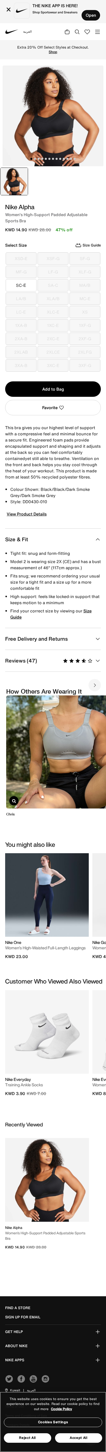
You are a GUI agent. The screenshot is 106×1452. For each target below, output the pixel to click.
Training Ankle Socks (24, 1085)
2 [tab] (35, 159)
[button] (12, 1390)
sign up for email (22, 1317)
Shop (53, 52)
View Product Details (27, 514)
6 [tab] (49, 159)
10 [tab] (64, 159)
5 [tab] (46, 159)
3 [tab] (39, 159)
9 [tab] (60, 159)
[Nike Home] (12, 31)
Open (91, 15)
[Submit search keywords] (77, 31)
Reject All (27, 1437)
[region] (53, 1422)
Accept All (78, 1437)
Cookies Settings (53, 1422)
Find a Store (17, 1308)
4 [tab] (42, 159)
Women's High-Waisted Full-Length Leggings (45, 948)
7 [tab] (53, 159)
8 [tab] (57, 159)
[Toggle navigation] (97, 31)
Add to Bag (53, 389)
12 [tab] (71, 159)
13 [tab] (75, 159)
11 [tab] (67, 159)
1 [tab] (31, 159)
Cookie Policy (61, 1409)
